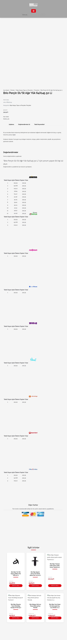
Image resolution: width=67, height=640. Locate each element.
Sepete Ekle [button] (15, 585)
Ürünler (12, 90)
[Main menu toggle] (33, 11)
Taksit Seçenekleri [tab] (39, 124)
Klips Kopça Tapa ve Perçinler (24, 90)
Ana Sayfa (6, 90)
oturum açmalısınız (26, 166)
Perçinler (36, 90)
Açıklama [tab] (11, 124)
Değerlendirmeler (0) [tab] (24, 124)
